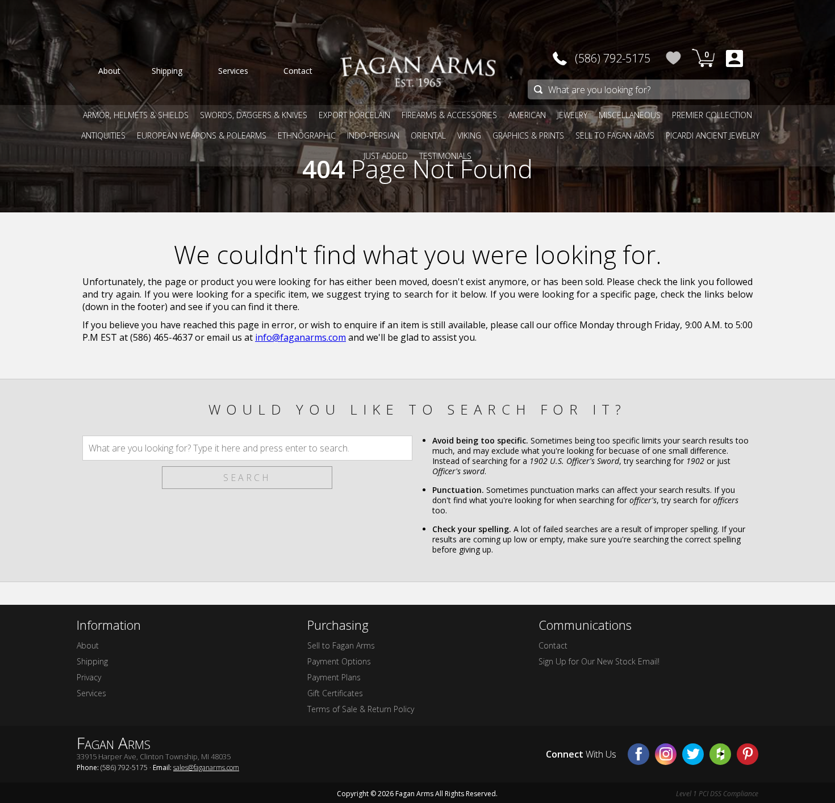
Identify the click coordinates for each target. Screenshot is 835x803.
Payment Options (339, 661)
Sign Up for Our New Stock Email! (598, 661)
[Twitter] (693, 754)
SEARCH (247, 477)
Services (91, 693)
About (88, 645)
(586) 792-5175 (612, 58)
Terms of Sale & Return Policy (360, 709)
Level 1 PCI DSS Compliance (717, 793)
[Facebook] (638, 754)
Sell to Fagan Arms (341, 645)
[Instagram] (666, 754)
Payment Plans (334, 677)
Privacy (89, 677)
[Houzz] (720, 754)
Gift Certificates (335, 693)
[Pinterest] (747, 754)
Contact (552, 645)
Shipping (92, 661)
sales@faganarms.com (206, 767)
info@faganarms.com (300, 337)
